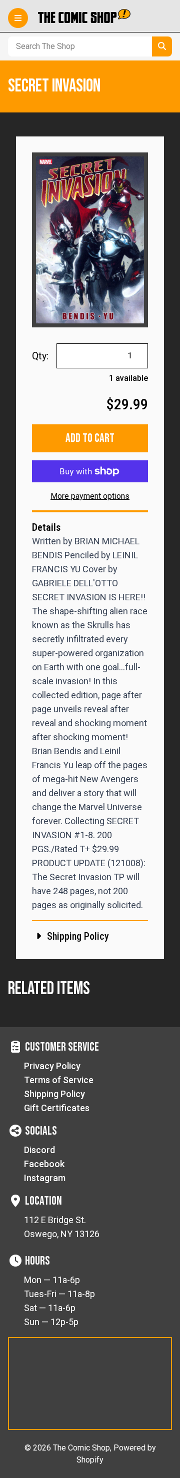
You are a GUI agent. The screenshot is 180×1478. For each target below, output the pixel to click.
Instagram (45, 1178)
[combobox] (78, 46)
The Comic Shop (81, 1448)
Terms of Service (59, 1080)
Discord (39, 1150)
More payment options (90, 496)
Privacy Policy (52, 1066)
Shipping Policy (54, 1094)
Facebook (44, 1164)
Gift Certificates (57, 1108)
